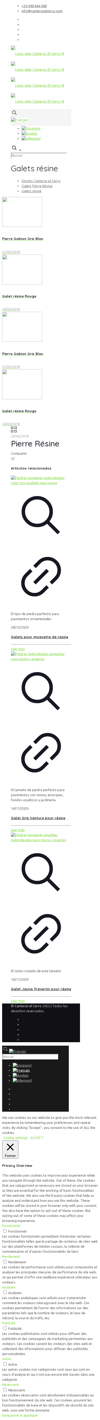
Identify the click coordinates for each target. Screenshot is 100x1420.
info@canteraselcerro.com (42, 11)
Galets (26, 186)
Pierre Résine (42, 186)
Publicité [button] (8, 1323)
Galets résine (32, 191)
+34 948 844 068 (34, 6)
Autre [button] (6, 1359)
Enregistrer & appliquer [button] (20, 1415)
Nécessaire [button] (10, 1384)
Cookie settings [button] (15, 1137)
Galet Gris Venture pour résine (38, 818)
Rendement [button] (11, 1256)
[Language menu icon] (19, 120)
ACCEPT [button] (36, 1137)
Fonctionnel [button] (11, 1226)
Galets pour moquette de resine (39, 637)
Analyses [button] (9, 1287)
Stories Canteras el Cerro (41, 181)
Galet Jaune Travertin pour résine (41, 989)
